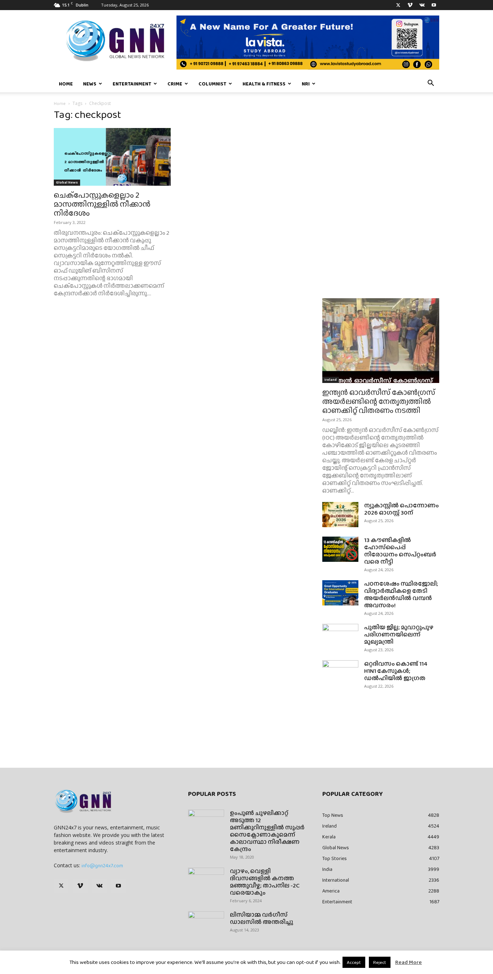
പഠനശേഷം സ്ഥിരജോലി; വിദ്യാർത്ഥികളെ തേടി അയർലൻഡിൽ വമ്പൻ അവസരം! (401, 594)
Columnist (212, 83)
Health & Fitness (264, 83)
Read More (408, 962)
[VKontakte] (421, 5)
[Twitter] (398, 5)
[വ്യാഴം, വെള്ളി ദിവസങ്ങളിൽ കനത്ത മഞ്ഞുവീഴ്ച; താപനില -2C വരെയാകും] (206, 880)
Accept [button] (354, 962)
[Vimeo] (410, 5)
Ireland (330, 379)
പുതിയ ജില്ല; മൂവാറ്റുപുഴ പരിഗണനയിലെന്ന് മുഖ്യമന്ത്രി (398, 634)
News (89, 83)
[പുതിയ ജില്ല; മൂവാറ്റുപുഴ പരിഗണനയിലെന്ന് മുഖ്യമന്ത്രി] (340, 636)
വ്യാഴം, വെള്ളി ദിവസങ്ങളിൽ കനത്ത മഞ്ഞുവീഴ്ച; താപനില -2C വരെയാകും (265, 882)
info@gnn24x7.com (102, 865)
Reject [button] (379, 962)
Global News (67, 182)
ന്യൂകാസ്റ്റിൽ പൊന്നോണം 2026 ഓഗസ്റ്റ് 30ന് (401, 509)
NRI (306, 83)
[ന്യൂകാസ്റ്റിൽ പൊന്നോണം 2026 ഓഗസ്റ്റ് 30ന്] (340, 514)
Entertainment (132, 83)
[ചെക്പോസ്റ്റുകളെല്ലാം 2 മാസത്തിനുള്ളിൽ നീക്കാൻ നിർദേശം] (112, 157)
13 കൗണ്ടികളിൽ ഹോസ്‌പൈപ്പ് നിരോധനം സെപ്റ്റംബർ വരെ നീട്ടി (400, 551)
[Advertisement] (380, 169)
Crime (174, 83)
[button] (430, 84)
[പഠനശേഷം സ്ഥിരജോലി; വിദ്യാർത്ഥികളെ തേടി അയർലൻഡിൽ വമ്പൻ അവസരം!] (340, 592)
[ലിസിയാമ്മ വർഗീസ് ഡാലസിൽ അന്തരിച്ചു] (206, 923)
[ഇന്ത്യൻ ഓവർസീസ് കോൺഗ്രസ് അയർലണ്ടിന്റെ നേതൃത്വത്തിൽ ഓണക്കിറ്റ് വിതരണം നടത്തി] (380, 340)
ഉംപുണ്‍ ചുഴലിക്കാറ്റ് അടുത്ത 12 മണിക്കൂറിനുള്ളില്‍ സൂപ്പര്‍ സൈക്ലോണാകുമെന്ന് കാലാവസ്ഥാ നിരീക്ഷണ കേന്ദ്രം (267, 831)
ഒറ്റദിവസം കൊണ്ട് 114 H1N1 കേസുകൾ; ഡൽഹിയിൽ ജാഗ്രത (395, 671)
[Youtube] (433, 5)
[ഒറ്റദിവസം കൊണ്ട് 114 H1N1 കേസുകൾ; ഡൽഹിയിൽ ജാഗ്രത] (340, 673)
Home (66, 83)
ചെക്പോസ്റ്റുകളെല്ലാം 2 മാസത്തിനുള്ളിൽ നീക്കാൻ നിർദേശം (102, 204)
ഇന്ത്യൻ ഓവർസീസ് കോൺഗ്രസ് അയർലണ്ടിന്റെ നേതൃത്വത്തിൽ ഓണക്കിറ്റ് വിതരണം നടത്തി (378, 401)
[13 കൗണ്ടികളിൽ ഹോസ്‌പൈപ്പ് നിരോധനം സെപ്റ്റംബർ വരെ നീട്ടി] (340, 549)
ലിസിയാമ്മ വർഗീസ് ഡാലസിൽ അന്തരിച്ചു (261, 918)
